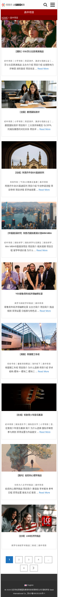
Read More (43, 68)
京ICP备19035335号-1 (36, 593)
